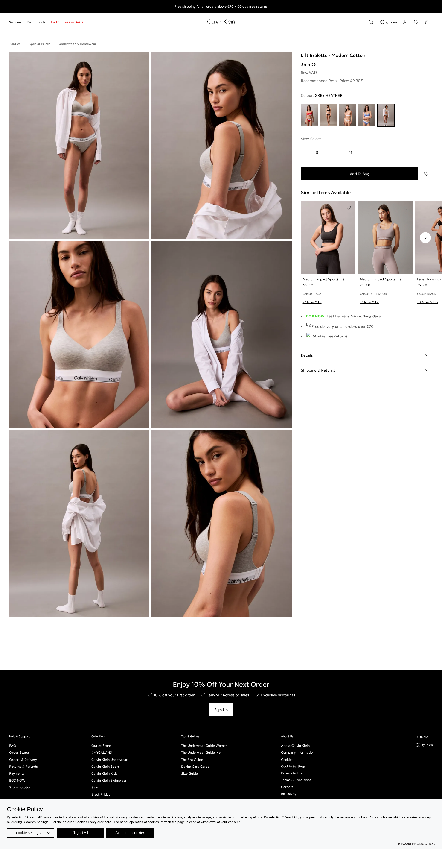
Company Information (297, 752)
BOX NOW (17, 780)
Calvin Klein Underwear (109, 760)
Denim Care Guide (195, 766)
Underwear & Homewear (77, 44)
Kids (42, 22)
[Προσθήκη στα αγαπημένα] (426, 173)
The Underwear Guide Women (204, 746)
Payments (16, 773)
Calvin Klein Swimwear (109, 780)
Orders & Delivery (23, 760)
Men (29, 22)
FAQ (12, 746)
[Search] (371, 22)
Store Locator (19, 787)
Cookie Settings (293, 766)
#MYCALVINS (101, 752)
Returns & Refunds (23, 766)
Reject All (80, 833)
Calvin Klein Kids (104, 773)
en (395, 22)
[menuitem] (16, 22)
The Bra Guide (192, 760)
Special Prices (39, 44)
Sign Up (221, 709)
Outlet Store (101, 746)
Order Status (19, 752)
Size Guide (189, 773)
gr (388, 22)
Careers (287, 787)
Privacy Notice (292, 773)
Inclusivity (288, 794)
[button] (425, 237)
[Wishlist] (416, 22)
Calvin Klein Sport (105, 766)
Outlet (15, 44)
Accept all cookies (130, 833)
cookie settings (28, 833)
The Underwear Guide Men (201, 752)
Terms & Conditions (296, 780)
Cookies (287, 760)
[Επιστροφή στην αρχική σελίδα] (221, 22)
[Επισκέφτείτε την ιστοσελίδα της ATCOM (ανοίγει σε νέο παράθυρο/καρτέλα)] (416, 844)
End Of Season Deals (67, 22)
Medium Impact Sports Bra (324, 279)
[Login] (405, 22)
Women (15, 22)
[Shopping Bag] (427, 22)
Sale (94, 787)
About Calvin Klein (295, 746)
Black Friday (100, 794)
